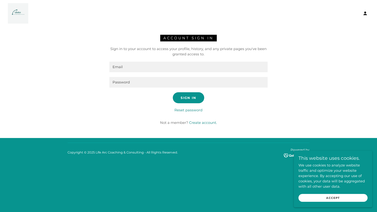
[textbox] (188, 67)
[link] (18, 13)
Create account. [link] (203, 123)
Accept (333, 198)
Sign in (188, 98)
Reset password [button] (188, 110)
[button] (365, 13)
